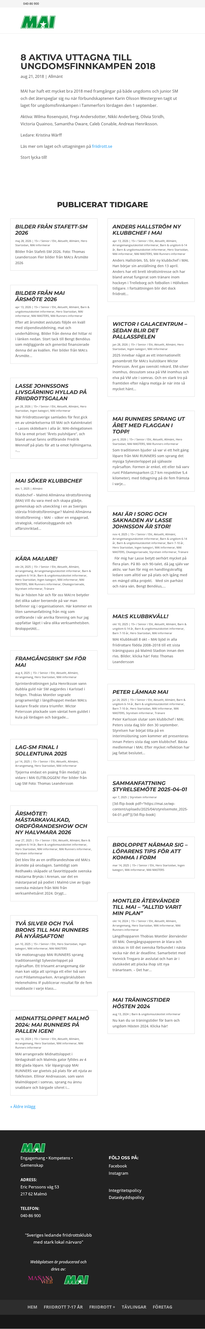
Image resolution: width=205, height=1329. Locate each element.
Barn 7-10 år (175, 543)
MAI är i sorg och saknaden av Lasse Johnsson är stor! (142, 520)
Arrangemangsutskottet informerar (57, 571)
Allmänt (55, 76)
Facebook (118, 1166)
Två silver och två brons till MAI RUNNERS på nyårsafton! (51, 929)
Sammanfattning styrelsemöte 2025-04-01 (149, 786)
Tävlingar (134, 1307)
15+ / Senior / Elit (45, 241)
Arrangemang (24, 571)
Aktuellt (63, 241)
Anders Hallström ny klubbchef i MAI (146, 229)
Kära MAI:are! (36, 559)
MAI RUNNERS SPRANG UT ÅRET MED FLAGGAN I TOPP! (148, 425)
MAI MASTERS (40, 316)
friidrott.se (102, 146)
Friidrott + (102, 1307)
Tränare (49, 588)
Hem (32, 1307)
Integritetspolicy (125, 1190)
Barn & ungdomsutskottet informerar (62, 575)
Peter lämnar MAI (140, 692)
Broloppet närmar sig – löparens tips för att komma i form (150, 851)
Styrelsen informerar (28, 588)
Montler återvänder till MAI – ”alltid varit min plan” (147, 907)
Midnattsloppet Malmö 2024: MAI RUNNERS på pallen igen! (52, 1024)
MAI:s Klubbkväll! (140, 616)
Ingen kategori (39, 410)
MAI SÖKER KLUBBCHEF (48, 481)
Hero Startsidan (66, 311)
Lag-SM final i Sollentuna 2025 (41, 750)
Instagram (118, 1173)
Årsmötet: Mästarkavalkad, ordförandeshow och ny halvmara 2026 (51, 823)
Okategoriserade (73, 584)
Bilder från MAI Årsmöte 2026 (40, 296)
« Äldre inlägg (23, 1106)
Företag (162, 1307)
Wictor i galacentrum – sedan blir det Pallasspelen (149, 330)
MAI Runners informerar (66, 316)
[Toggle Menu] (172, 16)
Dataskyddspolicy (126, 1197)
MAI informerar (40, 245)
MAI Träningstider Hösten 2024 (141, 1003)
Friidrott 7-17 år (63, 1307)
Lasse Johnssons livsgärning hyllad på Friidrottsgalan (51, 392)
